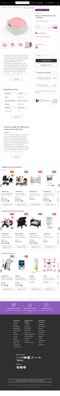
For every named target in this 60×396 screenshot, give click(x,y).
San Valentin (41, 332)
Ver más (16, 79)
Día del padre (42, 326)
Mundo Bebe (17, 7)
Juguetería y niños (6, 7)
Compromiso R (16, 344)
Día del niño (41, 334)
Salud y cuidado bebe (29, 7)
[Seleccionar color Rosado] (36, 47)
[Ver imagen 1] (4, 45)
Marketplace (41, 324)
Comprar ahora (46, 60)
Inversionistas (16, 340)
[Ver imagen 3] (20, 45)
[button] (58, 3)
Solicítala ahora (42, 33)
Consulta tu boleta (29, 336)
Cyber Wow (41, 344)
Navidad (40, 328)
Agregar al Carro (7, 204)
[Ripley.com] (9, 2)
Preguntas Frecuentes (30, 334)
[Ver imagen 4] (28, 45)
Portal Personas (17, 346)
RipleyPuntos (42, 322)
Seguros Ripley (16, 330)
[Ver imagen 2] (12, 45)
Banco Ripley (16, 328)
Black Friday (41, 330)
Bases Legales (28, 328)
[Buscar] (17, 2)
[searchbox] (24, 2)
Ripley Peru (16, 342)
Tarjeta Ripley (16, 326)
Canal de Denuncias (29, 342)
